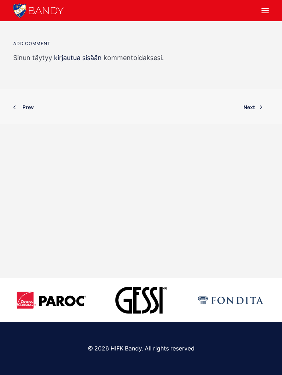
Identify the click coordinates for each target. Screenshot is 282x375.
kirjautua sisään (78, 58)
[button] (265, 10)
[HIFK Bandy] (38, 10)
